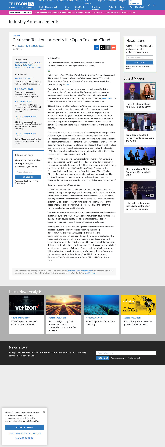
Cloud (30, 63)
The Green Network (96, 8)
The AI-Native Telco (24, 78)
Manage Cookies (24, 438)
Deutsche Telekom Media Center (31, 46)
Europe (25, 67)
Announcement (21, 63)
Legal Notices (90, 273)
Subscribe (28, 177)
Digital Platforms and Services (48, 8)
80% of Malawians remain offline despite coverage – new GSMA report (28, 141)
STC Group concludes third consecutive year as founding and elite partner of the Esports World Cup (28, 125)
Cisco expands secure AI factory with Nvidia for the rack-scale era (28, 82)
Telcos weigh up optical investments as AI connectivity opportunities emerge (62, 326)
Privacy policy (20, 183)
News (31, 67)
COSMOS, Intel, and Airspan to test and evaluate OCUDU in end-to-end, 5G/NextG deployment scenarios (28, 108)
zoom (68, 84)
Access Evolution (57, 318)
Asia (131, 7)
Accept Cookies (24, 427)
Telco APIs (122, 8)
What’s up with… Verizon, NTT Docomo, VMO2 (24, 323)
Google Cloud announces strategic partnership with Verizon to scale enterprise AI (27, 94)
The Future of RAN (23, 102)
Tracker (16, 35)
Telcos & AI (112, 8)
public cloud (106, 98)
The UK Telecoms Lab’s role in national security (138, 105)
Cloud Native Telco (80, 8)
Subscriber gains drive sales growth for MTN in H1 (138, 323)
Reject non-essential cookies (24, 433)
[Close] (44, 412)
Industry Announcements (34, 21)
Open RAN (67, 8)
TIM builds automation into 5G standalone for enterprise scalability (138, 206)
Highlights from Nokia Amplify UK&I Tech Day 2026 (138, 172)
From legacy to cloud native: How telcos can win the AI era (140, 137)
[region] (24, 426)
